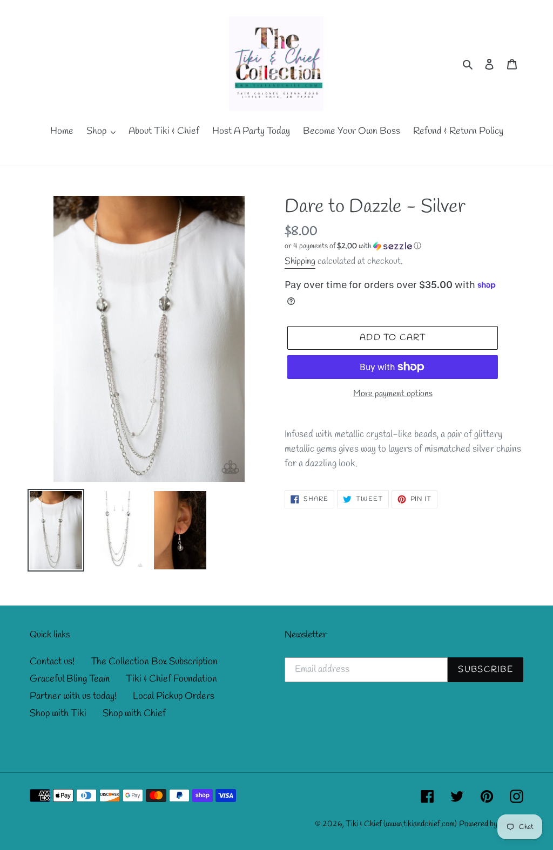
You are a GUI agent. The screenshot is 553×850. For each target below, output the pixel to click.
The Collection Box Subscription (154, 661)
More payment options (393, 393)
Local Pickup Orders (173, 696)
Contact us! (52, 661)
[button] (353, 246)
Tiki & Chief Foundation (171, 678)
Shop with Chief (134, 713)
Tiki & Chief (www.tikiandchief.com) (401, 824)
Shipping (300, 261)
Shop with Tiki (58, 713)
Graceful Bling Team (70, 678)
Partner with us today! (73, 696)
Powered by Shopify (491, 824)
